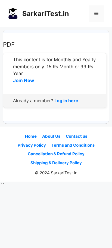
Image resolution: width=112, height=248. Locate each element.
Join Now (23, 80)
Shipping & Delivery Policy (56, 162)
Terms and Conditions (73, 145)
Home (31, 136)
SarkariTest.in (45, 13)
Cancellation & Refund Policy (56, 153)
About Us (51, 136)
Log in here (66, 100)
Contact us (76, 136)
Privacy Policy (32, 145)
